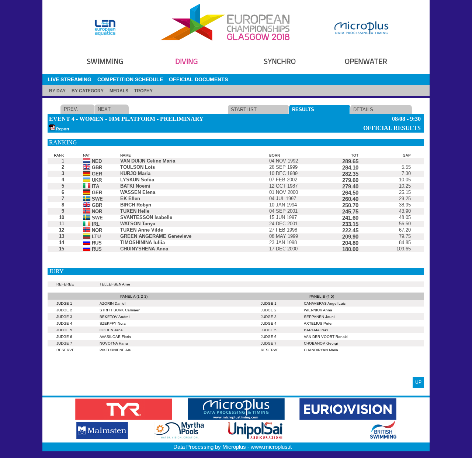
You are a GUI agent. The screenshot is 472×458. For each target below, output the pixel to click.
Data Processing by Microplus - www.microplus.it (232, 447)
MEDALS (119, 90)
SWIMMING (105, 61)
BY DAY (57, 90)
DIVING (186, 61)
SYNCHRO (280, 61)
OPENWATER (366, 61)
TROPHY (143, 90)
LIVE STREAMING (69, 79)
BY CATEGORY (88, 90)
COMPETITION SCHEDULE (130, 79)
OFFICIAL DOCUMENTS (198, 79)
